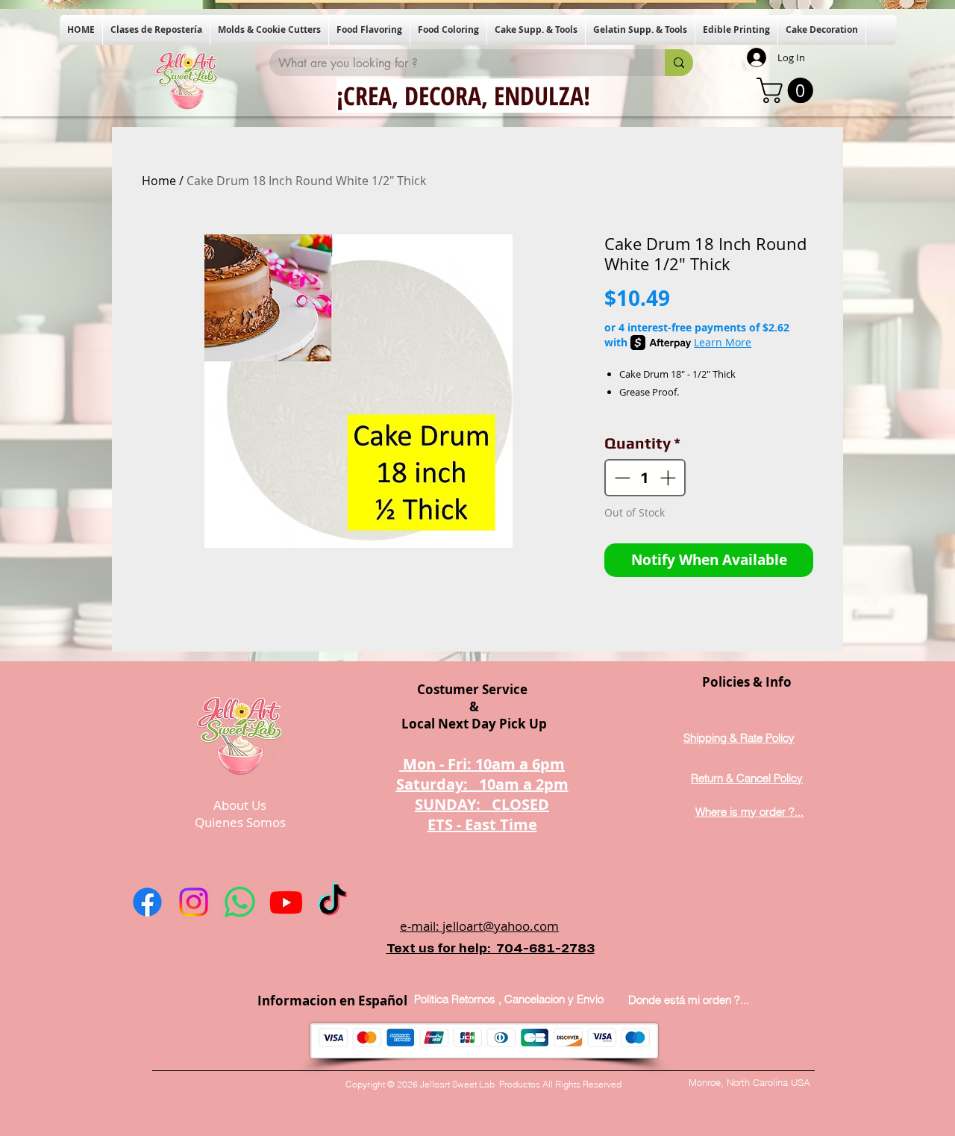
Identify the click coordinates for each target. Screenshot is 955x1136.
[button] (156, 30)
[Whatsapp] (240, 902)
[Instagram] (194, 902)
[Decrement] (620, 478)
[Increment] (669, 478)
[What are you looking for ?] (679, 62)
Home (159, 180)
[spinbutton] (645, 478)
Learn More (722, 342)
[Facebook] (147, 902)
